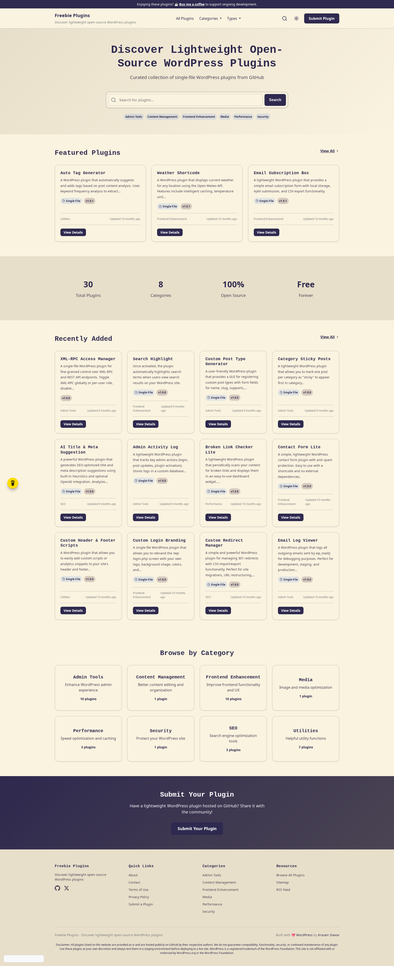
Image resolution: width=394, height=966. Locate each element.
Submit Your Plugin (197, 828)
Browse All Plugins (290, 875)
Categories (208, 18)
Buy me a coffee (192, 4)
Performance (243, 117)
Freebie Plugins (72, 15)
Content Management (162, 117)
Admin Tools (133, 117)
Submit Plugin (322, 18)
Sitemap (282, 882)
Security (263, 117)
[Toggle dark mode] (296, 18)
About (133, 875)
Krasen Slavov (328, 935)
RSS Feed (283, 889)
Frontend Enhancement (199, 117)
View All (327, 150)
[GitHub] (57, 888)
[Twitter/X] (66, 888)
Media (224, 117)
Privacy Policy (139, 897)
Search (275, 100)
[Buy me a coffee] (12, 483)
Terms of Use (138, 889)
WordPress (304, 935)
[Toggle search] (284, 18)
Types (232, 18)
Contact (134, 882)
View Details (73, 232)
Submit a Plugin (141, 904)
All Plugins (185, 18)
